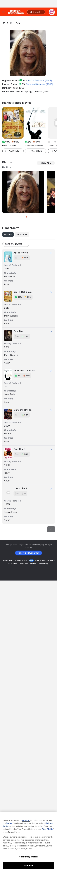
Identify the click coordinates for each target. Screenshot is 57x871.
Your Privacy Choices (45, 560)
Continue (28, 865)
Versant (25, 820)
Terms (9, 823)
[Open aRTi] (51, 12)
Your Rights (47, 829)
